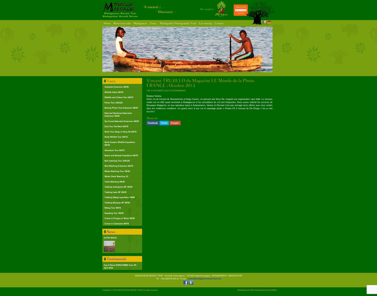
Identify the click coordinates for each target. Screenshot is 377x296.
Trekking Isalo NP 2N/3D (116, 192)
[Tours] (153, 23)
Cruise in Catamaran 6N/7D (117, 224)
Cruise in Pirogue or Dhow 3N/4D (120, 218)
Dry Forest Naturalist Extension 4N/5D (122, 121)
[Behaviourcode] (122, 23)
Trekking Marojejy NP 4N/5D (117, 203)
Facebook (153, 123)
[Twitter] (191, 284)
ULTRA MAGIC (110, 238)
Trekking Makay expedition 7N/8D (120, 197)
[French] (265, 22)
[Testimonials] (116, 259)
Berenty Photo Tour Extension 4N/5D (121, 108)
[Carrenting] (205, 23)
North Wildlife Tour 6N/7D (116, 137)
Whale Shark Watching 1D (116, 176)
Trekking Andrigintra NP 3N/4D (118, 187)
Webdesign (242, 290)
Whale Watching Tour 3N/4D (117, 171)
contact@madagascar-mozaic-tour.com (204, 279)
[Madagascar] (140, 23)
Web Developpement (259, 290)
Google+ (175, 123)
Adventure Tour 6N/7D (114, 150)
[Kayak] (240, 15)
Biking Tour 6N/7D (113, 208)
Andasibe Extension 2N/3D (117, 87)
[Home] (107, 23)
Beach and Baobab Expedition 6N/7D (121, 155)
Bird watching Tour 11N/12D (117, 161)
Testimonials (178, 91)
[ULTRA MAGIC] (109, 246)
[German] (269, 22)
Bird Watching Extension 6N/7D (119, 166)
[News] (111, 232)
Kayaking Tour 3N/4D (114, 213)
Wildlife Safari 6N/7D (114, 92)
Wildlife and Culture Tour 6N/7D (119, 97)
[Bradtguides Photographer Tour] (178, 23)
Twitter (164, 123)
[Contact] (219, 23)
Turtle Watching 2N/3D (115, 182)
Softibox (273, 290)
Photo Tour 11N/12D (114, 103)
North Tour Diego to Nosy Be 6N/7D (121, 132)
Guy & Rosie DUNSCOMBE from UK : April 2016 (120, 266)
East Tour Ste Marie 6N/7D (116, 126)
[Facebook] (185, 284)
